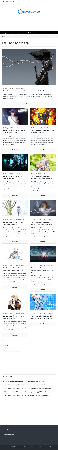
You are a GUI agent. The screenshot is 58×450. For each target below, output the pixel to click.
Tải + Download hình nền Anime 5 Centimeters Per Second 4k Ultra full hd (42, 270)
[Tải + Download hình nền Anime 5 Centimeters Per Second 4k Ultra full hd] (43, 254)
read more (29, 104)
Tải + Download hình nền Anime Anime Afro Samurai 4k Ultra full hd (25, 91)
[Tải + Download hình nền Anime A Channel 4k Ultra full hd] (15, 208)
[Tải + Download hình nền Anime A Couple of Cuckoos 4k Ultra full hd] (43, 162)
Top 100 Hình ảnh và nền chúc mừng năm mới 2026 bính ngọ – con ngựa (24, 381)
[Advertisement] (29, 24)
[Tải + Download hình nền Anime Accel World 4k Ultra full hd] (43, 116)
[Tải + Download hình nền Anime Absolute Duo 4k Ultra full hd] (15, 162)
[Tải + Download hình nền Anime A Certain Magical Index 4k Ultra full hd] (15, 254)
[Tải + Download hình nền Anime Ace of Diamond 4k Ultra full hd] (15, 116)
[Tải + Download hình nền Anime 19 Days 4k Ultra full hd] (15, 302)
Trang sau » (11, 341)
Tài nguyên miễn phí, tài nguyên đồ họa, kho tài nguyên (19, 33)
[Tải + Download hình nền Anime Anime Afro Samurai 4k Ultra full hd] (29, 66)
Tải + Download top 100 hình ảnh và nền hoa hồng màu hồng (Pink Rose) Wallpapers (27, 392)
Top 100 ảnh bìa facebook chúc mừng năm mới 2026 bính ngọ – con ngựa (24, 385)
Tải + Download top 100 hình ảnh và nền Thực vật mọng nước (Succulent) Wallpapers (27, 388)
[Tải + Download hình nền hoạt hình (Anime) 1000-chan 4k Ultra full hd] (43, 302)
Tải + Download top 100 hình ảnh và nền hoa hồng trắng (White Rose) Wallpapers (26, 395)
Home (3, 36)
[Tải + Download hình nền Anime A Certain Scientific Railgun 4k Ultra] (43, 208)
